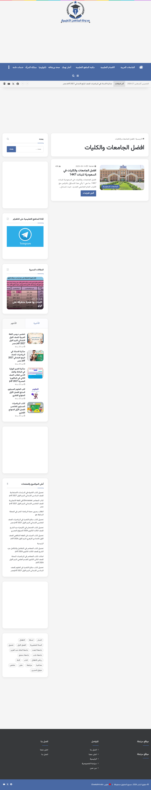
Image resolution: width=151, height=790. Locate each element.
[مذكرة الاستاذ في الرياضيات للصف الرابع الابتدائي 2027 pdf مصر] (35, 355)
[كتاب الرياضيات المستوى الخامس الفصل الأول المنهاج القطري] (35, 407)
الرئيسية (139, 139)
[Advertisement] (75, 40)
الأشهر (14, 323)
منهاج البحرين (37, 670)
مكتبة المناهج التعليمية (85, 67)
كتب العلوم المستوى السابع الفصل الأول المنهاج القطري (16, 392)
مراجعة (29, 665)
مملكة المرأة (31, 67)
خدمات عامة (18, 67)
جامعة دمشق (24, 655)
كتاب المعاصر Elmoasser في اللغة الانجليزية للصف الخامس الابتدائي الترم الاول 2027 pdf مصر (26, 503)
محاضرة (39, 665)
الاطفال (22, 640)
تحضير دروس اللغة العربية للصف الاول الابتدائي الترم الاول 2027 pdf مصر (17, 339)
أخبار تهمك (66, 67)
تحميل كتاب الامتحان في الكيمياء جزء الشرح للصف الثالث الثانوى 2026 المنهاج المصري (27, 529)
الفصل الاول (22, 645)
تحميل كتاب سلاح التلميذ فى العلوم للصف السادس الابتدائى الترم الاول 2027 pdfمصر (27, 569)
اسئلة (31, 640)
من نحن (93, 768)
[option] (25, 293)
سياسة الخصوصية (89, 763)
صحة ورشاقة (54, 67)
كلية (18, 660)
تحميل (11, 645)
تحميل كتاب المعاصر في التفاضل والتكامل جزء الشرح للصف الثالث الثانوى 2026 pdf (26, 550)
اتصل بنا (93, 749)
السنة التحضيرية (36, 645)
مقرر (21, 665)
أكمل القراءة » (88, 193)
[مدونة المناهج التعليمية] (75, 12)
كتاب (26, 660)
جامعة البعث (37, 650)
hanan (91, 166)
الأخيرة (37, 323)
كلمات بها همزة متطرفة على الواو (27, 304)
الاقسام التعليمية (108, 67)
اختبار (39, 640)
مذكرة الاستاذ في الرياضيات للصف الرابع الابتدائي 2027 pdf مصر (87, 83)
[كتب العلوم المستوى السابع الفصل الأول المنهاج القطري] (35, 393)
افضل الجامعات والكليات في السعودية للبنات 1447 (79, 172)
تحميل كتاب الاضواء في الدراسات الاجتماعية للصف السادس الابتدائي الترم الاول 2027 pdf (26, 494)
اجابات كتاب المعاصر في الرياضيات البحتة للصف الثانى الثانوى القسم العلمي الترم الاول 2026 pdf (26, 559)
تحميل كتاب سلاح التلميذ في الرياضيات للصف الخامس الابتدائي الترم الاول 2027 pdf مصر (26, 521)
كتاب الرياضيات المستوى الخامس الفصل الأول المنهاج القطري (17, 408)
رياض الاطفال (37, 660)
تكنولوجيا (42, 67)
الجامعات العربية (128, 67)
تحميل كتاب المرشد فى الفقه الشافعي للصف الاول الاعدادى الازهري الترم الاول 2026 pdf (26, 537)
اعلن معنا (93, 754)
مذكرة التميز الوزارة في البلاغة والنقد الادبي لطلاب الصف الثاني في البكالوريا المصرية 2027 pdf (17, 375)
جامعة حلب (37, 655)
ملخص (12, 665)
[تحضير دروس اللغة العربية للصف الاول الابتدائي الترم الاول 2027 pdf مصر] (35, 338)
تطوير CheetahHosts (100, 784)
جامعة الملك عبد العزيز (19, 650)
